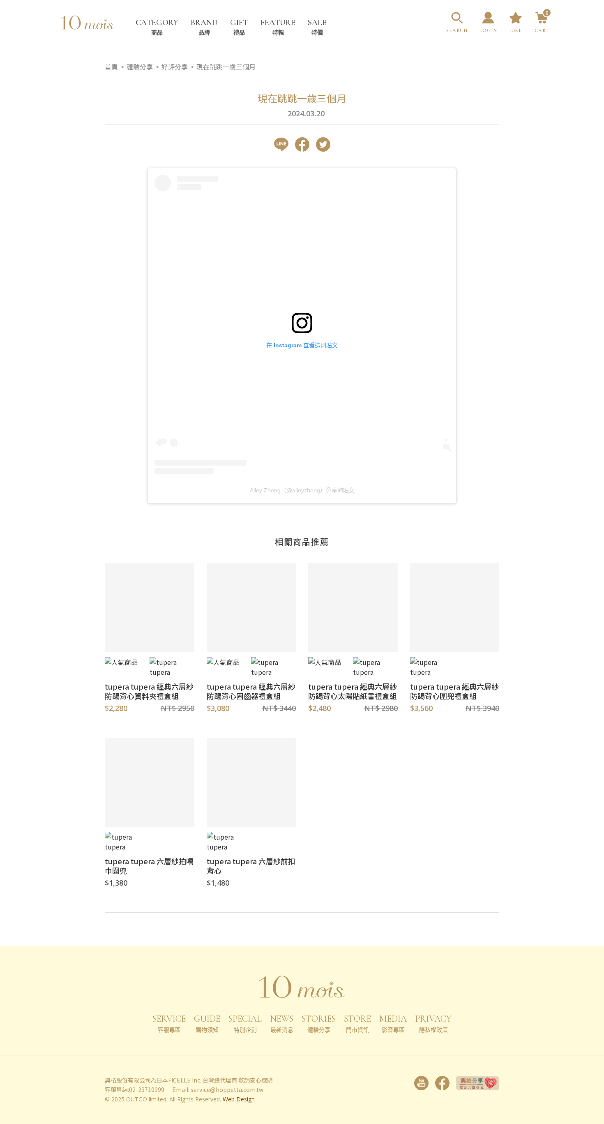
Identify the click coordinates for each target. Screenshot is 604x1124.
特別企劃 (245, 1023)
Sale (317, 27)
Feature (278, 27)
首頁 (111, 67)
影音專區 (393, 1023)
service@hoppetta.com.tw (227, 1089)
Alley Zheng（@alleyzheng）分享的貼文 (302, 490)
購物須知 (207, 1023)
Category (157, 27)
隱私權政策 (433, 1023)
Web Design (239, 1099)
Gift (239, 27)
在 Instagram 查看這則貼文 (302, 345)
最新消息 (281, 1023)
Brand (204, 27)
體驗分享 (319, 1023)
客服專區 (169, 1023)
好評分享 (174, 67)
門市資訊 (357, 1023)
